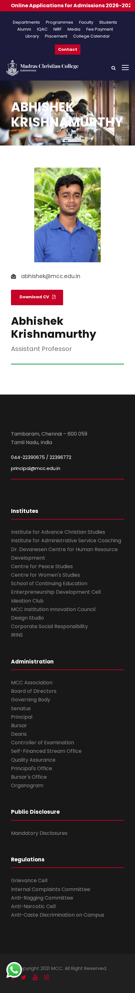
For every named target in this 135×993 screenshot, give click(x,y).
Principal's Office (31, 768)
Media (74, 29)
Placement (56, 36)
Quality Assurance (33, 760)
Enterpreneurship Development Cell (56, 592)
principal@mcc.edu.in (35, 468)
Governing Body (30, 699)
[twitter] (23, 977)
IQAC (42, 29)
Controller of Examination (42, 742)
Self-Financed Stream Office (46, 751)
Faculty (86, 22)
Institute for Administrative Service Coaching (66, 540)
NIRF (57, 29)
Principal (21, 717)
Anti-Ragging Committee (42, 897)
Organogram (27, 785)
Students (108, 22)
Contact (67, 49)
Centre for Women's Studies (45, 575)
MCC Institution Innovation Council (53, 609)
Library (32, 36)
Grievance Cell (29, 880)
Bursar (19, 725)
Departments (26, 22)
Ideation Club (27, 600)
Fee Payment (99, 29)
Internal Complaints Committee (50, 889)
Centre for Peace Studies (42, 566)
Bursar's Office (29, 777)
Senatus (21, 708)
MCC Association (31, 682)
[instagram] (46, 977)
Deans (19, 734)
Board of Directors (34, 691)
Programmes (59, 22)
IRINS (17, 635)
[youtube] (35, 977)
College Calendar (91, 36)
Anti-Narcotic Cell (33, 906)
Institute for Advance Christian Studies (58, 532)
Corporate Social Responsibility (49, 626)
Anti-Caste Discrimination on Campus (57, 915)
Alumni (24, 29)
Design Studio (27, 617)
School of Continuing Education (49, 583)
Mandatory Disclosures (39, 833)
